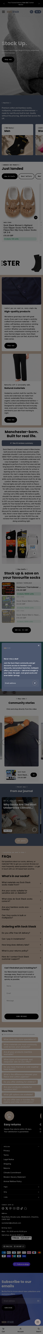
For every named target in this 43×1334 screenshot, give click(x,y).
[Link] (7, 648)
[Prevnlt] (35, 683)
